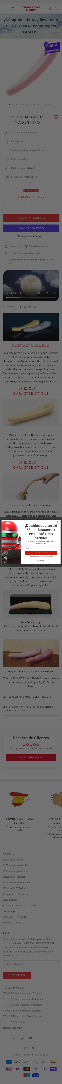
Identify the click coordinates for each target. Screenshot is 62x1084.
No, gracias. (40, 560)
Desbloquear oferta (41, 553)
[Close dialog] (58, 522)
